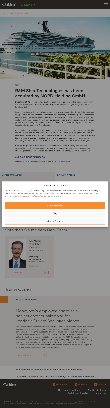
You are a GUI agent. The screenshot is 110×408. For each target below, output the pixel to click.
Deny (55, 213)
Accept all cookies (55, 205)
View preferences (55, 221)
